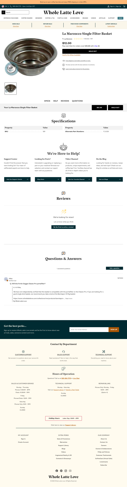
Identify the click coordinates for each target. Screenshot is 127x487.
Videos (63, 452)
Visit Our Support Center (14, 179)
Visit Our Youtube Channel (76, 179)
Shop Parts (40, 179)
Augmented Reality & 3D (63, 455)
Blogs (63, 449)
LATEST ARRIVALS (111, 24)
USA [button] (5, 6)
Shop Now (16, 26)
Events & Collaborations (104, 449)
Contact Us (103, 442)
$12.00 (99, 108)
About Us (104, 439)
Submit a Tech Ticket (72, 390)
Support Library (59, 390)
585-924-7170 (66, 378)
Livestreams (104, 462)
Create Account (23, 442)
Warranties (63, 442)
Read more (68, 298)
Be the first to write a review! (63, 227)
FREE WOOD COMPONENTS (79, 24)
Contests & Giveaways (63, 458)
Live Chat (76, 378)
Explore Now (111, 26)
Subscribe (103, 465)
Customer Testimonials (103, 455)
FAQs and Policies (104, 452)
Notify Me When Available (71, 55)
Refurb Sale (47, 24)
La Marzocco (68, 39)
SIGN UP (114, 330)
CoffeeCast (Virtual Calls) (103, 458)
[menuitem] (23, 439)
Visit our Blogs (103, 179)
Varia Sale (16, 24)
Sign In (23, 439)
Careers (103, 445)
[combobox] (17, 12)
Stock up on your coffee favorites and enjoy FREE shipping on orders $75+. (63, 2)
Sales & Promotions (63, 439)
